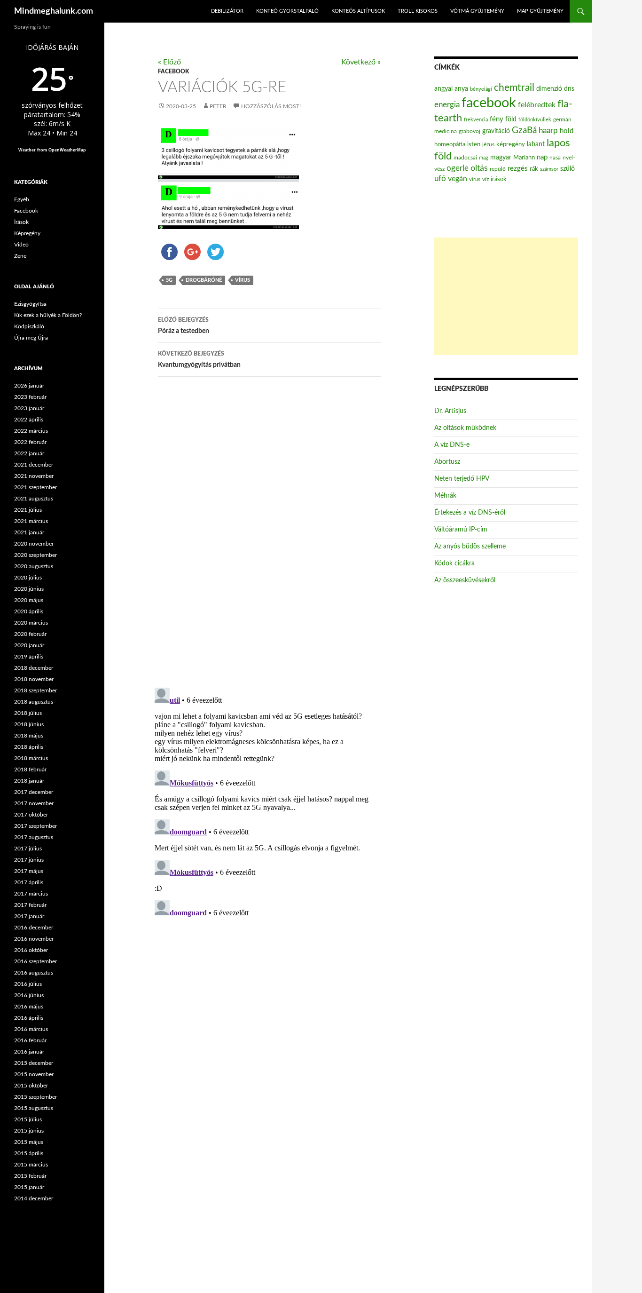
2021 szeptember (35, 487)
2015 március (31, 1164)
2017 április (28, 882)
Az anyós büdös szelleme (470, 546)
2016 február (30, 1040)
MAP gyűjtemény (540, 11)
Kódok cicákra (454, 563)
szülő (567, 169)
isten (473, 145)
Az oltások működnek (465, 428)
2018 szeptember (35, 690)
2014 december (33, 1198)
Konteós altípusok (358, 11)
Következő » (361, 62)
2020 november (34, 544)
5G (169, 280)
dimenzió (549, 89)
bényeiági (481, 89)
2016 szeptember (35, 961)
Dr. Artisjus (450, 411)
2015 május (28, 1142)
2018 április (28, 747)
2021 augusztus (33, 498)
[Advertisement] (506, 296)
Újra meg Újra (31, 338)
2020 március (31, 623)
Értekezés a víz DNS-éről (469, 512)
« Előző (169, 62)
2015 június (29, 1131)
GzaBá (524, 130)
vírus (242, 280)
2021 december (33, 465)
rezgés (518, 168)
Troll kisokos (418, 11)
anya (461, 89)
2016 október (31, 950)
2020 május (28, 600)
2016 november (34, 939)
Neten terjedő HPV (461, 479)
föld (511, 119)
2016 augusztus (33, 973)
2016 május (28, 1006)
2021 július (28, 510)
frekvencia (476, 119)
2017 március (31, 893)
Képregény (27, 233)
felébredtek (537, 105)
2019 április (28, 656)
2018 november (34, 679)
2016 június (29, 995)
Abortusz (447, 462)
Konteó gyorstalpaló (287, 11)
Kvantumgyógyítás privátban (199, 359)
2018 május (28, 735)
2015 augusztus (33, 1108)
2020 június (29, 589)
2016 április (28, 1018)
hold (566, 131)
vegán (457, 178)
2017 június (29, 860)
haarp (548, 131)
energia (447, 105)
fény (496, 119)
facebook (489, 103)
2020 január (29, 645)
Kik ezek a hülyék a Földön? (48, 315)
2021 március (31, 521)
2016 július (28, 984)
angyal (443, 88)
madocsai (465, 157)
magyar (500, 157)
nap (542, 157)
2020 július (28, 577)
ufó (440, 178)
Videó (21, 244)
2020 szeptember (35, 555)
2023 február (30, 397)
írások (499, 179)
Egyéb (21, 199)
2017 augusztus (33, 837)
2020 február (30, 634)
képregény (510, 145)
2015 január (29, 1187)
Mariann (524, 157)
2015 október (31, 1085)
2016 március (31, 1029)
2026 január (29, 386)
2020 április (28, 611)
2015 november (34, 1074)
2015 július (28, 1119)
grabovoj (469, 131)
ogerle (457, 168)
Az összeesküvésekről (464, 580)
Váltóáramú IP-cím (460, 529)
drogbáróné (204, 280)
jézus (488, 144)
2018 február (30, 769)
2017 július (28, 848)
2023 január (29, 408)
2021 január (29, 532)
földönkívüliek (534, 119)
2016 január (29, 1052)
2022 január (29, 453)
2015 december (33, 1063)
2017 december (33, 792)
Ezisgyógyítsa (30, 304)
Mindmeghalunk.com (53, 11)
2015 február (30, 1176)
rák (534, 169)
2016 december (33, 927)
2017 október (31, 814)
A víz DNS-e (452, 445)
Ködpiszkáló (29, 326)
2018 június (29, 724)
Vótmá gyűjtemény (477, 11)
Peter (218, 106)
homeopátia (449, 145)
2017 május (28, 871)
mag (483, 157)
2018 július (28, 713)
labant (536, 144)
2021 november (34, 476)
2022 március (31, 431)
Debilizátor (227, 11)
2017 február (30, 905)
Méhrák (445, 495)
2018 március (31, 758)
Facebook (173, 71)
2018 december (33, 668)
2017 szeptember (35, 826)
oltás (479, 168)
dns (569, 89)
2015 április (28, 1153)
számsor (549, 169)
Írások (21, 222)
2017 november (34, 803)
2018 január (29, 781)
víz (485, 179)
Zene (20, 256)
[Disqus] (262, 531)
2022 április (28, 419)
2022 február (30, 442)
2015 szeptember (35, 1097)
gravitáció (496, 131)
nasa (555, 157)
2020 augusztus (33, 566)
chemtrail (514, 88)
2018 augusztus (33, 702)
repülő (498, 169)
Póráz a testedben (183, 325)
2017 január (29, 916)
